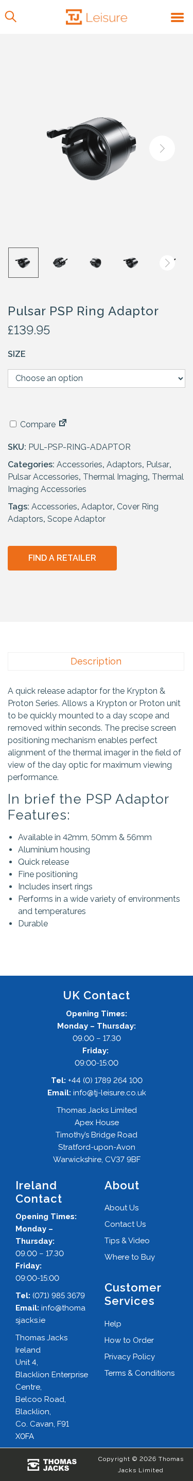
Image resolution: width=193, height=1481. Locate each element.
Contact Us (125, 1224)
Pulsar (157, 464)
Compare (37, 424)
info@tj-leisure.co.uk (109, 1092)
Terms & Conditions (139, 1373)
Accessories (79, 464)
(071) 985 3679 (58, 1295)
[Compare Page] (63, 424)
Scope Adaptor (76, 519)
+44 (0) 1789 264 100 (105, 1080)
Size (17, 354)
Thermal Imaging (115, 477)
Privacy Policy (129, 1356)
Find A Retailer (62, 558)
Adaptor (97, 506)
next (162, 148)
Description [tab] (96, 661)
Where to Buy (129, 1257)
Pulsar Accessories (43, 477)
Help (112, 1323)
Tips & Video (127, 1240)
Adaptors (124, 464)
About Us (121, 1207)
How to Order (129, 1340)
